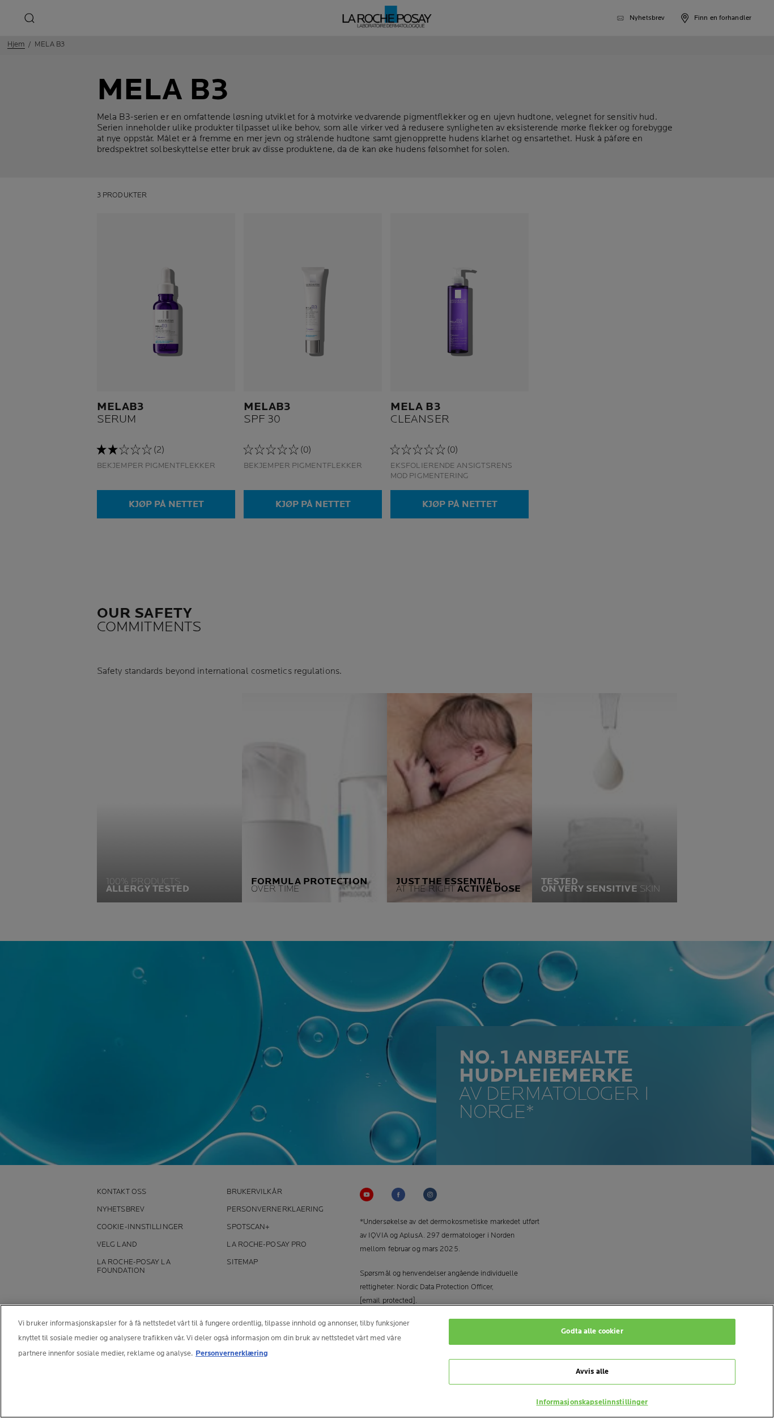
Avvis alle (592, 1371)
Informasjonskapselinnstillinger (592, 1402)
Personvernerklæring (231, 1353)
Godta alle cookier (592, 1331)
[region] (387, 1361)
